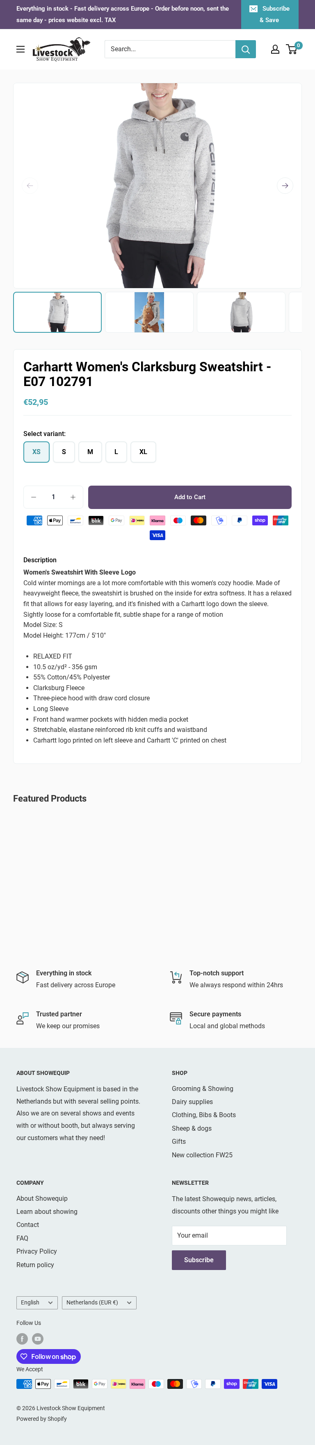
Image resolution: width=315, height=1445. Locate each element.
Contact (27, 1225)
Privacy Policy (36, 1251)
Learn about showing (47, 1212)
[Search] (245, 49)
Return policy (35, 1265)
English (30, 1302)
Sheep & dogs (192, 1128)
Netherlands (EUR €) (92, 1302)
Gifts (179, 1141)
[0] (292, 49)
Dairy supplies (192, 1102)
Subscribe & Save (275, 14)
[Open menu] (20, 49)
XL (143, 452)
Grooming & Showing (202, 1089)
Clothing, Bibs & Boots (204, 1115)
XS (36, 452)
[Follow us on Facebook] (22, 1338)
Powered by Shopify (41, 1418)
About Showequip (42, 1198)
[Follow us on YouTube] (37, 1338)
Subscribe (199, 1260)
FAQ (22, 1238)
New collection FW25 (202, 1155)
